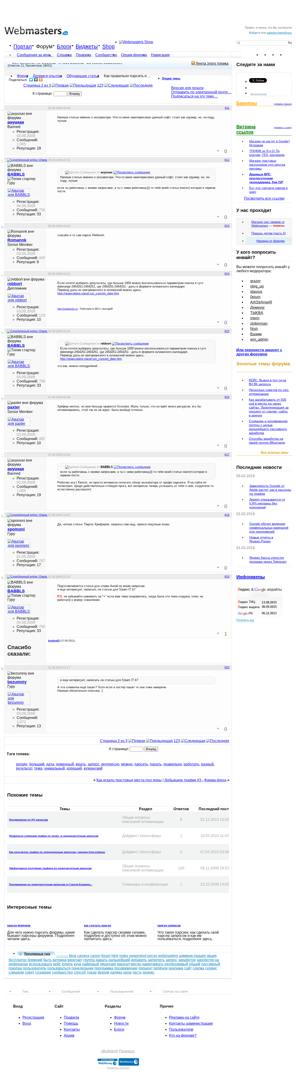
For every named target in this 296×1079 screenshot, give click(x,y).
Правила (83, 55)
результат (24, 768)
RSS (288, 55)
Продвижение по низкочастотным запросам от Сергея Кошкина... (50, 884)
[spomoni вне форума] (19, 543)
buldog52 (54, 640)
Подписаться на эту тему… (194, 96)
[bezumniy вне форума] (19, 698)
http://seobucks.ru (67, 308)
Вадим (256, 334)
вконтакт (75, 960)
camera (83, 956)
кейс (57, 964)
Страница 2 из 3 (37, 85)
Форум (44, 46)
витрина (59, 960)
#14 (227, 273)
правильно (172, 764)
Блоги (64, 46)
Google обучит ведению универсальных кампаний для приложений (268, 527)
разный (207, 764)
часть (137, 972)
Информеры (250, 576)
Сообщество (106, 55)
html (114, 956)
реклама (176, 968)
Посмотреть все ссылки (264, 198)
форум (103, 972)
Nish (254, 329)
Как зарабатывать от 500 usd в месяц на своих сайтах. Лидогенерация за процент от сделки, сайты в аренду (269, 407)
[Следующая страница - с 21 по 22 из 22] (116, 85)
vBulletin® (109, 1051)
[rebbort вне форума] (19, 298)
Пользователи (181, 1029)
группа (89, 960)
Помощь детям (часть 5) (268, 233)
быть (47, 960)
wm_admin (259, 339)
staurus (256, 291)
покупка (15, 968)
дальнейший (119, 960)
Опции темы (171, 78)
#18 (227, 515)
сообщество (62, 972)
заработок (187, 960)
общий (194, 964)
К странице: (43, 93)
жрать (81, 764)
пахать (155, 764)
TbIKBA (256, 313)
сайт (188, 968)
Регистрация (33, 1017)
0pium (255, 297)
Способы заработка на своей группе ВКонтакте (267, 440)
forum (106, 956)
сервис (211, 968)
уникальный (54, 768)
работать (191, 764)
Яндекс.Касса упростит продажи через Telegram (268, 559)
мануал (123, 964)
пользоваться (59, 968)
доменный (65, 764)
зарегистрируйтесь (279, 32)
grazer (255, 281)
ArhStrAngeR (261, 302)
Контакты (72, 1029)
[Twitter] (31, 79)
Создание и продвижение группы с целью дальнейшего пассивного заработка (268, 427)
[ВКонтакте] (36, 79)
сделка (198, 968)
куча (77, 964)
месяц (136, 964)
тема (38, 768)
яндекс (148, 972)
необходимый (176, 964)
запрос (93, 764)
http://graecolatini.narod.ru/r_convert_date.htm (88, 293)
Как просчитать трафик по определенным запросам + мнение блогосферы (57, 852)
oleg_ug (257, 286)
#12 (227, 160)
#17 (227, 454)
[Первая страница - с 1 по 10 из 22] (60, 85)
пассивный (210, 964)
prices (152, 956)
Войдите (254, 32)
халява (116, 972)
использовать (40, 964)
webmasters (168, 956)
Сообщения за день (34, 55)
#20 (227, 667)
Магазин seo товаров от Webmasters (268, 223)
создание (43, 972)
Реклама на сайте (184, 1017)
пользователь (34, 968)
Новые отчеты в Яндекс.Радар (261, 539)
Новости (121, 1023)
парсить (141, 764)
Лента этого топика (212, 63)
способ (80, 972)
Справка (64, 55)
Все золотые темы (274, 452)
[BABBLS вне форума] (19, 192)
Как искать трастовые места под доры (129, 780)
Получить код (245, 620)
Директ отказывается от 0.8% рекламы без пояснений (267, 503)
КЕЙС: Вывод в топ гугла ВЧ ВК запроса (267, 382)
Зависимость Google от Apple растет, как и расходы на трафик (270, 489)
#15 (227, 331)
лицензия (108, 964)
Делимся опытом (47, 76)
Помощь (71, 1023)
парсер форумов (18, 925)
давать (102, 960)
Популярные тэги (37, 954)
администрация (192, 956)
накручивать (152, 964)
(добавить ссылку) (283, 127)
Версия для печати (187, 88)
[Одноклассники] (40, 79)
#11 (227, 108)
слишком (16, 972)
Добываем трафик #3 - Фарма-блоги (195, 780)
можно (127, 764)
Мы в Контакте (258, 93)
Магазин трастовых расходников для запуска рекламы (267, 164)
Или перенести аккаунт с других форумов (259, 352)
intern (254, 318)
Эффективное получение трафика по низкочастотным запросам (50, 868)
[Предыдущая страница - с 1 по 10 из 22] (83, 85)
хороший (74, 768)
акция (212, 956)
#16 (227, 397)
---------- (62, 956)
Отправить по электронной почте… (201, 92)
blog (72, 956)
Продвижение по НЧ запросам (28, 819)
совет (29, 972)
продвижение (126, 968)
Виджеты (87, 46)
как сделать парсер (97, 925)
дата (50, 764)
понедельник (82, 968)
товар (92, 972)
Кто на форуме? (183, 1035)
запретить (156, 960)
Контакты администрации (191, 1023)
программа (103, 968)
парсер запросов (169, 925)
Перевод (126, 1051)
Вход (26, 1023)
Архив (69, 1035)
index (123, 956)
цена (127, 972)
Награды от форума (270, 241)
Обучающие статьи (83, 76)
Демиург (257, 307)
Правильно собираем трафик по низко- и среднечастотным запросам (53, 835)
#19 (227, 576)
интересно (110, 764)
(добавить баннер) (283, 104)
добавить (139, 960)
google (21, 764)
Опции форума (134, 55)
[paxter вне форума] (19, 421)
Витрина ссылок (246, 129)
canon (95, 956)
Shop (108, 46)
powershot (137, 956)
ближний (35, 960)
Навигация (160, 55)
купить (67, 964)
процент (146, 968)
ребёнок (161, 968)
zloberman (259, 323)
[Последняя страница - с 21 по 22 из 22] (141, 85)
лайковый (90, 964)
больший (36, 764)
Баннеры (246, 103)
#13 (227, 225)
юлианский (93, 768)
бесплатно (18, 960)
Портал (22, 46)
